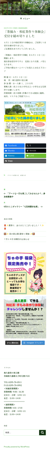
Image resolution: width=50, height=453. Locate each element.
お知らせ (23, 175)
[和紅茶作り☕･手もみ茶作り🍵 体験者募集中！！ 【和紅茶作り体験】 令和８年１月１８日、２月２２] (25, 317)
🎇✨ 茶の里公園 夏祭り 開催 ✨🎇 (19, 234)
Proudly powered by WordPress (16, 447)
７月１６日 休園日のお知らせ (16, 239)
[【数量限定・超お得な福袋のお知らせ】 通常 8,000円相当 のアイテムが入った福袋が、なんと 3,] (25, 273)
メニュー (26, 19)
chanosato (22, 28)
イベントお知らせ (13, 175)
